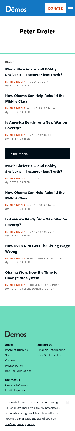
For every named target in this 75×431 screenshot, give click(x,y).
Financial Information (51, 350)
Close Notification (67, 413)
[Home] (16, 13)
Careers (10, 360)
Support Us (45, 344)
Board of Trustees (16, 350)
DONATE (55, 8)
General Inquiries (16, 385)
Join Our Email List (50, 355)
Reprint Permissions (18, 371)
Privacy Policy (14, 365)
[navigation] (70, 7)
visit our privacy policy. (20, 424)
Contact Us (12, 380)
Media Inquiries (15, 390)
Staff (8, 355)
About (9, 344)
